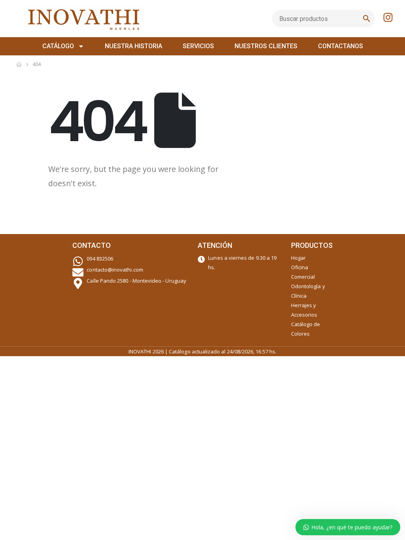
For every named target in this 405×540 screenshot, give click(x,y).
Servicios (198, 46)
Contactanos (340, 46)
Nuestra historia (133, 46)
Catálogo (58, 46)
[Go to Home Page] (19, 64)
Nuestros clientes (266, 46)
